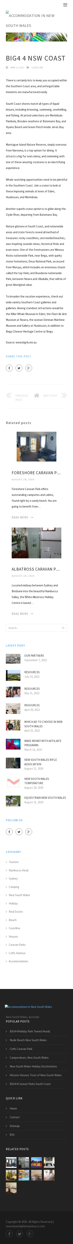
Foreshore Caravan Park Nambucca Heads (36, 472)
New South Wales (19, 895)
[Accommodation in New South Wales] (33, 20)
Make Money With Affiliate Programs (42, 743)
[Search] (63, 628)
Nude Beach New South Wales (28, 1040)
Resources (32, 672)
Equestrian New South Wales (45, 798)
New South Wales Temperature (36, 781)
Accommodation (18, 961)
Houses (13, 936)
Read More (20, 517)
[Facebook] (9, 368)
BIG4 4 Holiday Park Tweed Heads (30, 1031)
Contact (15, 1117)
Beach (13, 920)
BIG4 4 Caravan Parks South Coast (30, 1084)
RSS (12, 1135)
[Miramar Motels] (36, 1162)
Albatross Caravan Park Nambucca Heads (36, 569)
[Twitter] (19, 368)
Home (13, 1108)
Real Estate (16, 911)
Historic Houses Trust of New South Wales (36, 1075)
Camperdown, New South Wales (29, 1057)
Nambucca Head (18, 870)
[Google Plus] (28, 368)
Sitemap (15, 1126)
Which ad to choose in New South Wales (43, 724)
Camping (14, 887)
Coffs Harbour (17, 953)
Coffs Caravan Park (21, 1049)
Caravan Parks (17, 945)
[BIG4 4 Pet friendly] (11, 1175)
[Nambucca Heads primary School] (11, 1187)
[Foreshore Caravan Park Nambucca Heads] (36, 446)
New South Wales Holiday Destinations (33, 1066)
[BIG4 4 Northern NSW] (23, 1175)
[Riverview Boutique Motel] (49, 1162)
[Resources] (49, 1175)
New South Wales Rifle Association (40, 762)
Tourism (13, 862)
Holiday (13, 903)
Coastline (37, 67)
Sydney (13, 878)
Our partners (34, 655)
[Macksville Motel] (36, 1175)
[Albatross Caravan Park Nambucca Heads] (36, 542)
